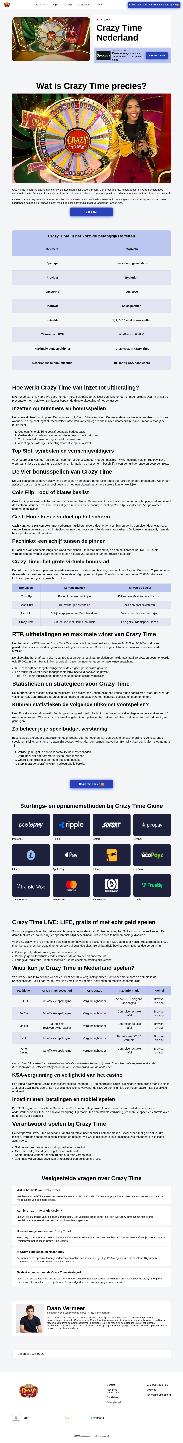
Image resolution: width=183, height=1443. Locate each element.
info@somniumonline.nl (159, 1395)
